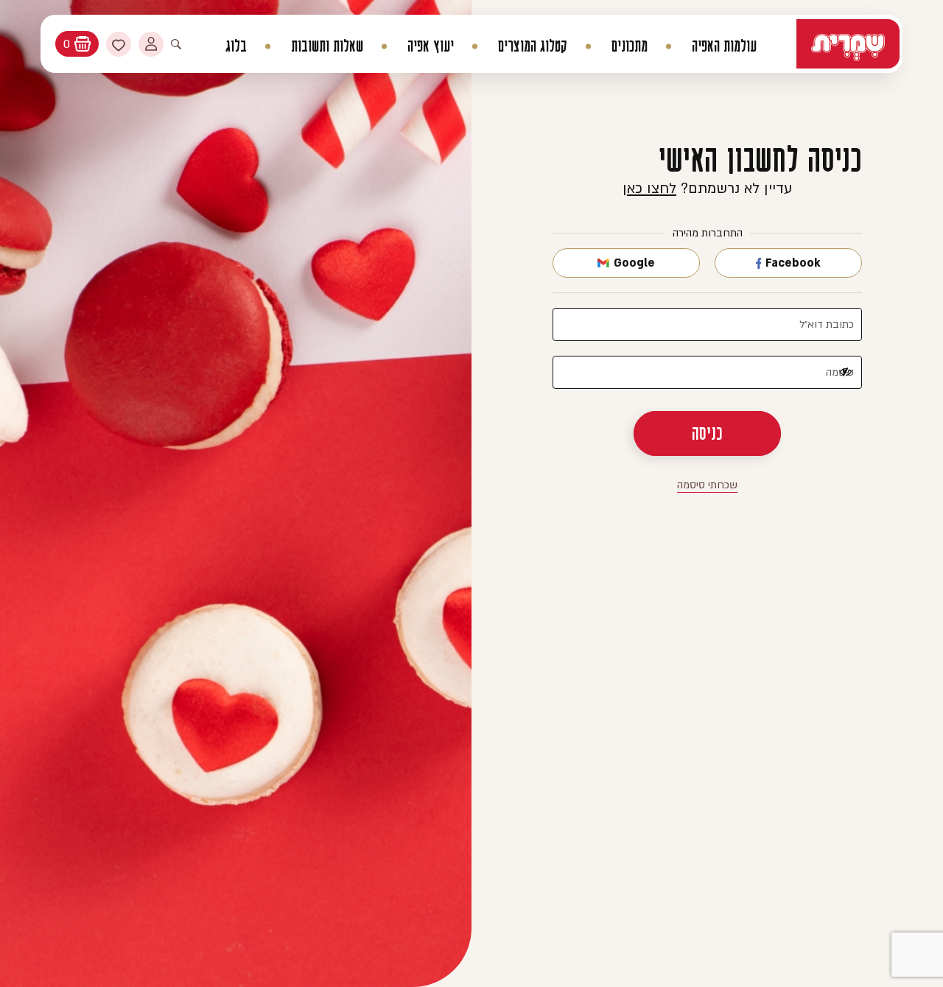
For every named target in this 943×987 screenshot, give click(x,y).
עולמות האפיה (724, 46)
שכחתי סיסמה (707, 485)
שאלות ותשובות (327, 46)
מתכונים (629, 46)
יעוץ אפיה (430, 46)
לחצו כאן (649, 188)
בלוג (236, 46)
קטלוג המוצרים (532, 46)
